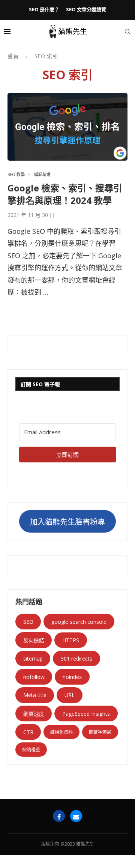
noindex (72, 676)
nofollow (34, 676)
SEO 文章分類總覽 (86, 9)
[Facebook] (59, 816)
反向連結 (33, 640)
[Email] (76, 816)
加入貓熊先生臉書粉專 (67, 522)
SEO (28, 621)
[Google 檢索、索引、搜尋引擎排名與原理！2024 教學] (68, 127)
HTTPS (70, 640)
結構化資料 (61, 732)
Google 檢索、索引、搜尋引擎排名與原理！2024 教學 (65, 194)
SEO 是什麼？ (44, 9)
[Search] (127, 31)
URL (69, 694)
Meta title (34, 694)
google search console (78, 621)
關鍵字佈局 (100, 732)
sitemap (33, 658)
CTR (28, 732)
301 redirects (76, 658)
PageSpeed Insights (86, 713)
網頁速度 (33, 713)
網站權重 (31, 750)
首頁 (13, 56)
